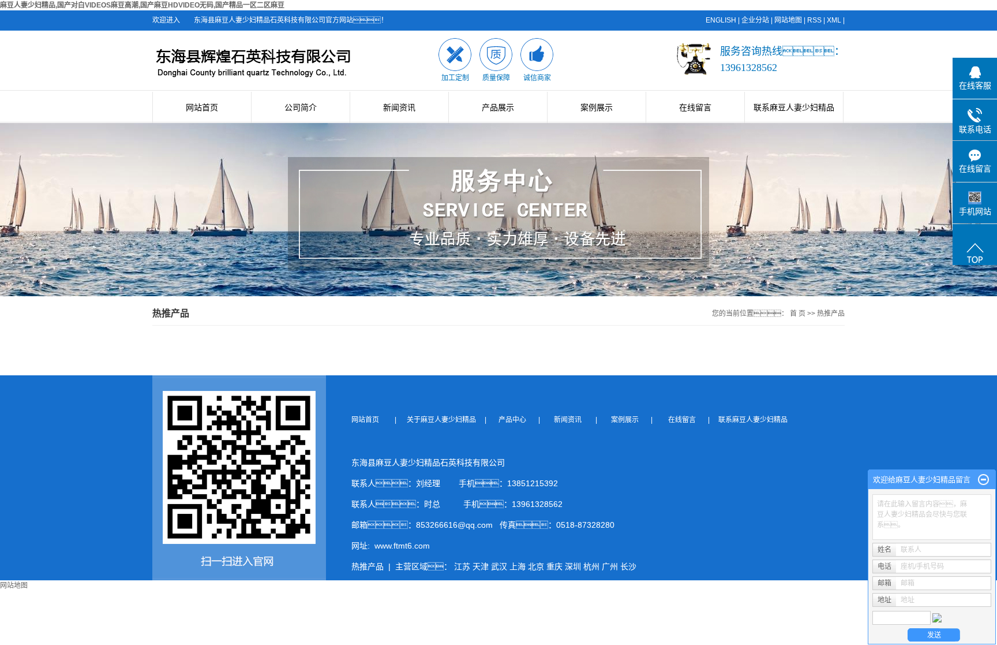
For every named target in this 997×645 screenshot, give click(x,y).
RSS (814, 20)
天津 (481, 566)
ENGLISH (721, 20)
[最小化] (983, 480)
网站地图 (788, 20)
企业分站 (755, 20)
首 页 (797, 314)
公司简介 (300, 107)
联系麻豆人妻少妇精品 (794, 107)
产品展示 (498, 107)
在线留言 (695, 107)
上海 (517, 566)
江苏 (462, 566)
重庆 (554, 566)
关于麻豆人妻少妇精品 (445, 420)
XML (834, 20)
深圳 (573, 566)
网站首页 (202, 107)
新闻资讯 (399, 107)
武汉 (499, 566)
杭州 (591, 566)
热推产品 (367, 566)
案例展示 (596, 107)
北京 (536, 566)
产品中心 (513, 420)
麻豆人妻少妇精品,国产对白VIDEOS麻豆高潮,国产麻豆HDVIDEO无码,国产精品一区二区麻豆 (142, 5)
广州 (610, 566)
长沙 (628, 566)
